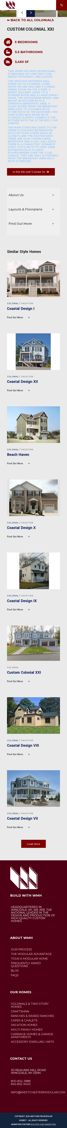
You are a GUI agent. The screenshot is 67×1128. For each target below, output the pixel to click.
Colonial (13, 303)
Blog (15, 971)
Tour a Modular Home (29, 958)
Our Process (21, 949)
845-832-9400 (21, 1084)
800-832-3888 (21, 1081)
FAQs (15, 975)
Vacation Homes (24, 1025)
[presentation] (22, 12)
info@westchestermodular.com (38, 1092)
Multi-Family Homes (27, 1029)
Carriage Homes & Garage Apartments (32, 1035)
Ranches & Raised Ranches (32, 1016)
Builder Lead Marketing (43, 1124)
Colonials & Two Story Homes (30, 1005)
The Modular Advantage (31, 954)
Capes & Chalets (24, 1020)
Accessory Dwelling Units (32, 1041)
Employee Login (20, 1101)
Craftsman (20, 1011)
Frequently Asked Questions (26, 964)
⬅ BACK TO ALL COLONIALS (30, 20)
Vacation (27, 303)
